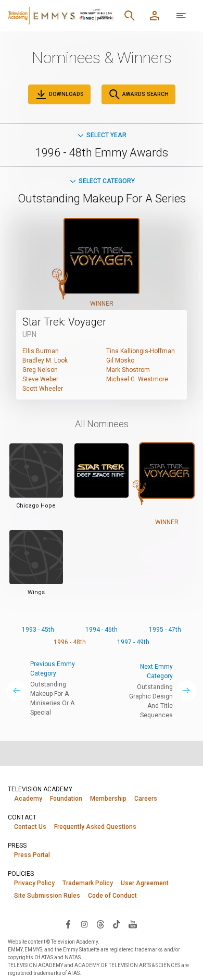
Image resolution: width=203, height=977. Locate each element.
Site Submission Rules (47, 895)
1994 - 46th (101, 629)
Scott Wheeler (42, 388)
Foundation (66, 798)
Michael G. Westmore (137, 379)
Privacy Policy (34, 883)
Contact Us (30, 826)
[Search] (129, 15)
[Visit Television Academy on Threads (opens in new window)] (100, 924)
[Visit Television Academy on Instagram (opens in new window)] (84, 924)
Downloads (65, 94)
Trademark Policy (87, 883)
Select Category (107, 181)
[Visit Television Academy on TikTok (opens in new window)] (116, 924)
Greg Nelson (40, 369)
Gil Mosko (120, 360)
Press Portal (32, 855)
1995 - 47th (165, 629)
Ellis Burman (40, 351)
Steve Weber (40, 379)
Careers (145, 798)
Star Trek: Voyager (64, 322)
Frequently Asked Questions (95, 826)
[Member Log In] (154, 15)
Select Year (106, 135)
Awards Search (145, 94)
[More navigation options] (181, 15)
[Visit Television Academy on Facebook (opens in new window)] (68, 924)
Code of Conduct (112, 895)
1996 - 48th (70, 642)
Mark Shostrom (128, 369)
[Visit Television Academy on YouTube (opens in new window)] (132, 924)
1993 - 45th (38, 629)
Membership (108, 798)
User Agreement (145, 883)
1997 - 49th (133, 642)
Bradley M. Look (45, 360)
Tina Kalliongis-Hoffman (140, 351)
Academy (28, 798)
